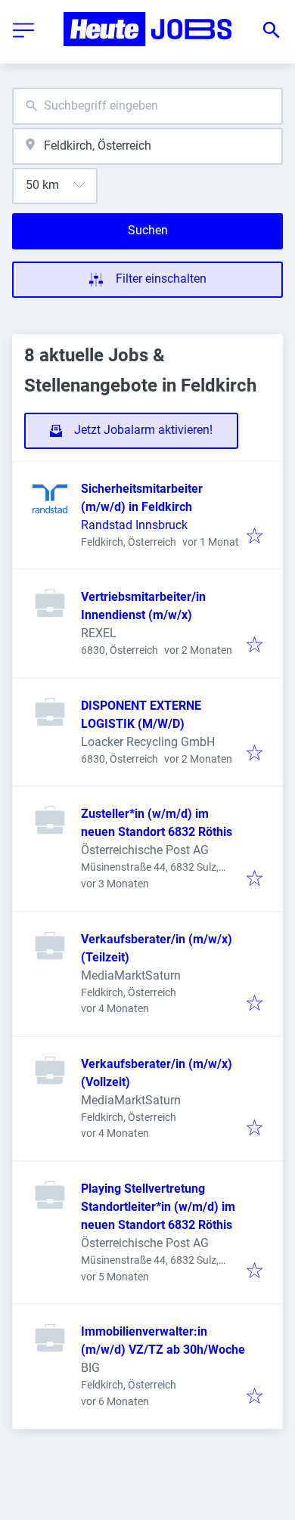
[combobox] (147, 106)
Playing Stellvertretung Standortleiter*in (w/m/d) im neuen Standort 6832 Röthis (158, 1206)
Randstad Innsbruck (134, 525)
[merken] (254, 537)
